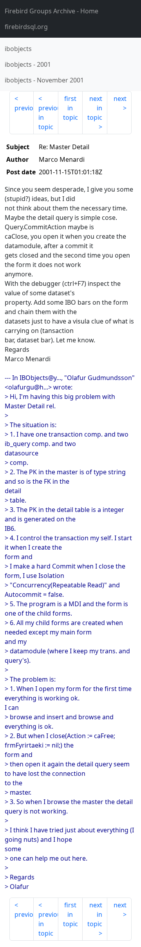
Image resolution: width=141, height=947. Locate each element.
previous (24, 108)
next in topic (94, 108)
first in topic (70, 108)
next (120, 98)
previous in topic (48, 117)
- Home (51, 11)
